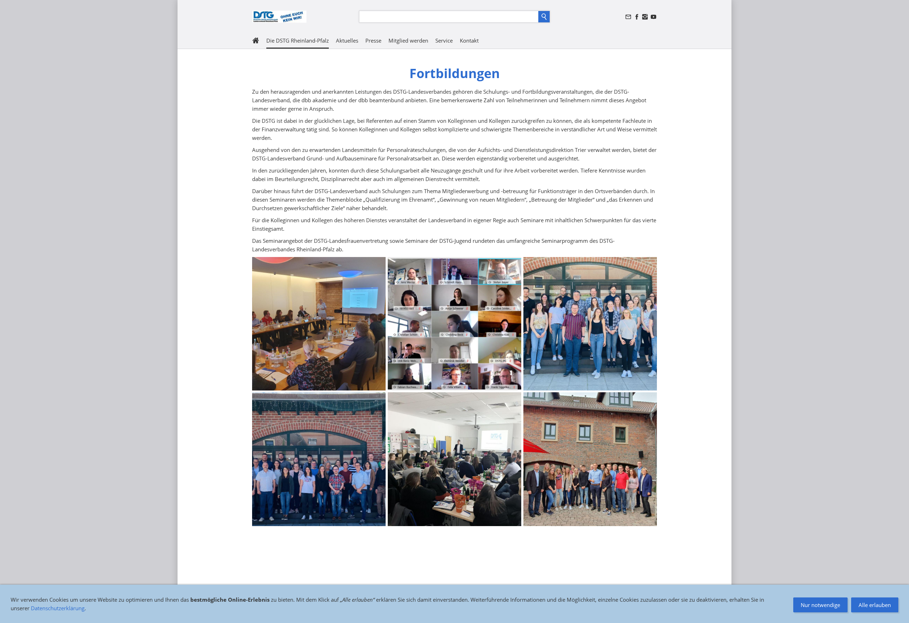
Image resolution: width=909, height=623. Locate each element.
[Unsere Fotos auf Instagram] (645, 16)
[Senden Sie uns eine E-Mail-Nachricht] (628, 16)
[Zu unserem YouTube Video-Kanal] (653, 16)
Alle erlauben (875, 604)
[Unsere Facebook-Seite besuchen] (636, 16)
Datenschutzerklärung (58, 608)
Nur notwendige (820, 604)
